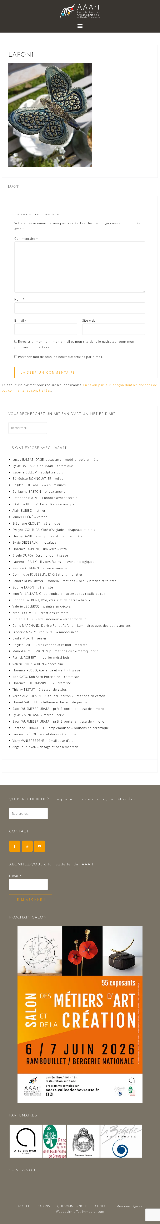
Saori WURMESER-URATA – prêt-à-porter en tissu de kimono (58, 709)
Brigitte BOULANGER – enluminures (39, 485)
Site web (88, 320)
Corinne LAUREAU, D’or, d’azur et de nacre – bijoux (51, 600)
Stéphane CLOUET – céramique (36, 523)
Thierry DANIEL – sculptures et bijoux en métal (48, 536)
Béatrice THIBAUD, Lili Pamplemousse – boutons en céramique (60, 728)
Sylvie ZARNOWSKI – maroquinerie (38, 715)
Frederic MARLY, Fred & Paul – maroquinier (45, 632)
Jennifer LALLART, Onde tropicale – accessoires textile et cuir (59, 594)
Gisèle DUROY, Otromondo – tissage (40, 555)
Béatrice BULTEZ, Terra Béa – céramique (43, 504)
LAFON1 (14, 186)
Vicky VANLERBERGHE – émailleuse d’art (42, 741)
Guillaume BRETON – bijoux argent (38, 491)
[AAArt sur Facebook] (14, 846)
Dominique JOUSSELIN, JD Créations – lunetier (47, 574)
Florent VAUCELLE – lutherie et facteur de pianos (50, 702)
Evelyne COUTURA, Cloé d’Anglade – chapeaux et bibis (53, 530)
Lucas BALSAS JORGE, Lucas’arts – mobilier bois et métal (55, 460)
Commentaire (26, 239)
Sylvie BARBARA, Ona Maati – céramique (42, 466)
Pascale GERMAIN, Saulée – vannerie (40, 568)
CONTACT (102, 1206)
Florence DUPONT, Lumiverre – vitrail (40, 549)
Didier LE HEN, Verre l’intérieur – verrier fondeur (49, 619)
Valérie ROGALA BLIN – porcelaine (38, 664)
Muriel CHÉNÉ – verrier (29, 517)
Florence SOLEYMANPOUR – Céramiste (41, 683)
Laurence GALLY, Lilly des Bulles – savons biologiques (53, 562)
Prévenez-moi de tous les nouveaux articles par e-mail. (60, 357)
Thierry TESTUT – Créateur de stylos (39, 689)
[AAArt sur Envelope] (39, 846)
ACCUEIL (24, 1206)
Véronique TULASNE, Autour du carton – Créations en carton (58, 696)
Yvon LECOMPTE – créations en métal (41, 613)
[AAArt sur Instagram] (27, 846)
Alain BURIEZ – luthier (28, 510)
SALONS (44, 1206)
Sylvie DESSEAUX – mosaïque (34, 542)
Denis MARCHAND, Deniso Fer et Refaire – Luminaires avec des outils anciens (71, 626)
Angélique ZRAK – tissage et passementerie (45, 747)
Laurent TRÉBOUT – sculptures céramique (44, 734)
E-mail (20, 320)
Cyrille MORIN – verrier (29, 638)
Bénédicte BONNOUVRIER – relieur (38, 479)
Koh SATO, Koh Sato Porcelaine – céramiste (45, 677)
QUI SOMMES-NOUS (72, 1206)
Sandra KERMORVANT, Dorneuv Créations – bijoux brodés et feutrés (64, 581)
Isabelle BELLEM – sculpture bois (37, 472)
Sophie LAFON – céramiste (32, 587)
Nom (19, 299)
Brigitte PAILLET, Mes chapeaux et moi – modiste (50, 645)
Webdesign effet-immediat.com (80, 1212)
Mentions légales (129, 1206)
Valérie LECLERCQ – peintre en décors (41, 606)
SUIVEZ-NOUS (23, 1170)
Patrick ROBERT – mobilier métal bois (41, 658)
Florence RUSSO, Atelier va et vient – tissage (46, 670)
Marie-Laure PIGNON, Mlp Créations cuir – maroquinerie (55, 651)
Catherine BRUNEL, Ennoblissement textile (45, 498)
